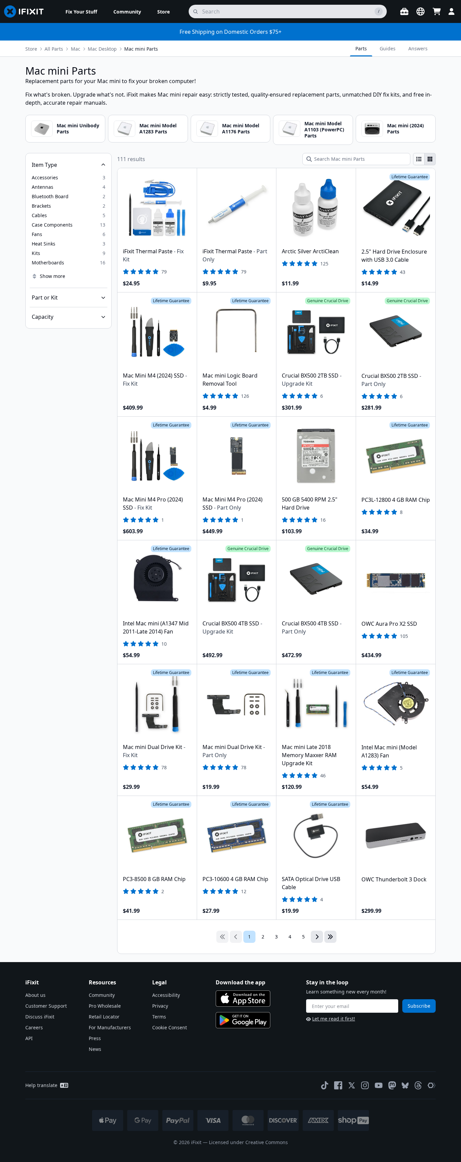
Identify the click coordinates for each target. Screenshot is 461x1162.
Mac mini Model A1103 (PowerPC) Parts (324, 129)
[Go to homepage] (26, 11)
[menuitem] (81, 11)
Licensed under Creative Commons (248, 1142)
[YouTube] (379, 1085)
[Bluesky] (405, 1085)
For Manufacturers (110, 1027)
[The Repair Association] (432, 1085)
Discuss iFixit (39, 1016)
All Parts (54, 49)
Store (31, 49)
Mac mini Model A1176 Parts (240, 128)
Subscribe (419, 1006)
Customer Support (46, 1006)
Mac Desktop (102, 49)
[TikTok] (325, 1085)
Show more (52, 276)
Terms (159, 1016)
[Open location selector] (420, 11)
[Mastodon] (392, 1085)
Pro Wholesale (105, 1006)
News (95, 1049)
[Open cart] (436, 11)
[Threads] (418, 1085)
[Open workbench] (404, 11)
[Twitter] (352, 1085)
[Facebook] (338, 1085)
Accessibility (166, 995)
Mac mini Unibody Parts (78, 128)
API (29, 1038)
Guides (388, 48)
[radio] (419, 159)
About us (35, 995)
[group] (424, 159)
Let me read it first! (333, 1018)
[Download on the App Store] (243, 998)
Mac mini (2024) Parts (405, 128)
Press (95, 1038)
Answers (418, 48)
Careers (34, 1027)
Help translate (41, 1085)
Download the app (240, 982)
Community (102, 995)
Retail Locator (104, 1016)
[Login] (451, 11)
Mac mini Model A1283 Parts (158, 128)
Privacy (160, 1006)
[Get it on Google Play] (243, 1020)
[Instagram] (365, 1085)
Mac (75, 49)
